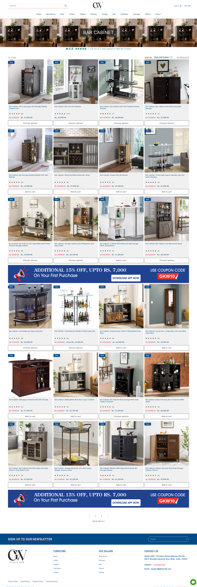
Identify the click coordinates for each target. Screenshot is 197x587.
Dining (101, 572)
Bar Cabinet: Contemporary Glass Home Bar (26, 331)
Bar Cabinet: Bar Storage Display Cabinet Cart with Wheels (28, 176)
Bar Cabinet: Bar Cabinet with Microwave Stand (164, 244)
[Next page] (107, 515)
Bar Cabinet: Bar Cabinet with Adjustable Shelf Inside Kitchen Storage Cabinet (29, 244)
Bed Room (103, 556)
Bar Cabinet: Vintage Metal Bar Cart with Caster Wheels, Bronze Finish (73, 469)
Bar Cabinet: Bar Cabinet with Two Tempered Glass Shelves (119, 107)
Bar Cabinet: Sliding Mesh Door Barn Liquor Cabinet (74, 400)
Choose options (30, 123)
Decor (101, 568)
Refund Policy (25, 581)
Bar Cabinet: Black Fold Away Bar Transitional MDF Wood (165, 400)
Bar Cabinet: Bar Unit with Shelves (68, 106)
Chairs (56, 572)
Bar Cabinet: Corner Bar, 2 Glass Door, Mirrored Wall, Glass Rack (166, 332)
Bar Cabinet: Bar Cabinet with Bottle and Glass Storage (163, 107)
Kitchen (102, 560)
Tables (56, 564)
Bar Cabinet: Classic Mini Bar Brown (114, 175)
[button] (187, 5)
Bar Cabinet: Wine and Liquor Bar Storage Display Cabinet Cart (28, 107)
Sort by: (148, 57)
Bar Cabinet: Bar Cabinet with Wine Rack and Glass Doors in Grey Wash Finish (28, 469)
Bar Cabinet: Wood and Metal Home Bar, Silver (72, 175)
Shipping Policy (37, 581)
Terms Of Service (52, 581)
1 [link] (89, 516)
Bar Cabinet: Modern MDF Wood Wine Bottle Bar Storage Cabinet (118, 469)
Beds (55, 556)
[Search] (65, 5)
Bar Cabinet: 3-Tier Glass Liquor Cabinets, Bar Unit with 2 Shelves (165, 176)
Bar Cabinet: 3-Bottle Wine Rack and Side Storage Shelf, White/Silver (119, 244)
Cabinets (57, 568)
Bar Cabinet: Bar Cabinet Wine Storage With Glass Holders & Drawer (119, 400)
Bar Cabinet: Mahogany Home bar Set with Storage (28, 400)
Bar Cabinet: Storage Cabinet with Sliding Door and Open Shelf (74, 244)
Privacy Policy (13, 581)
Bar (100, 564)
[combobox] (38, 5)
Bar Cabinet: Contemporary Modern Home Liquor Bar (75, 331)
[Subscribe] (186, 539)
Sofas (55, 560)
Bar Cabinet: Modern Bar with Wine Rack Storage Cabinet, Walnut (164, 469)
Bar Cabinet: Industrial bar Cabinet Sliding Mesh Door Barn (120, 332)
